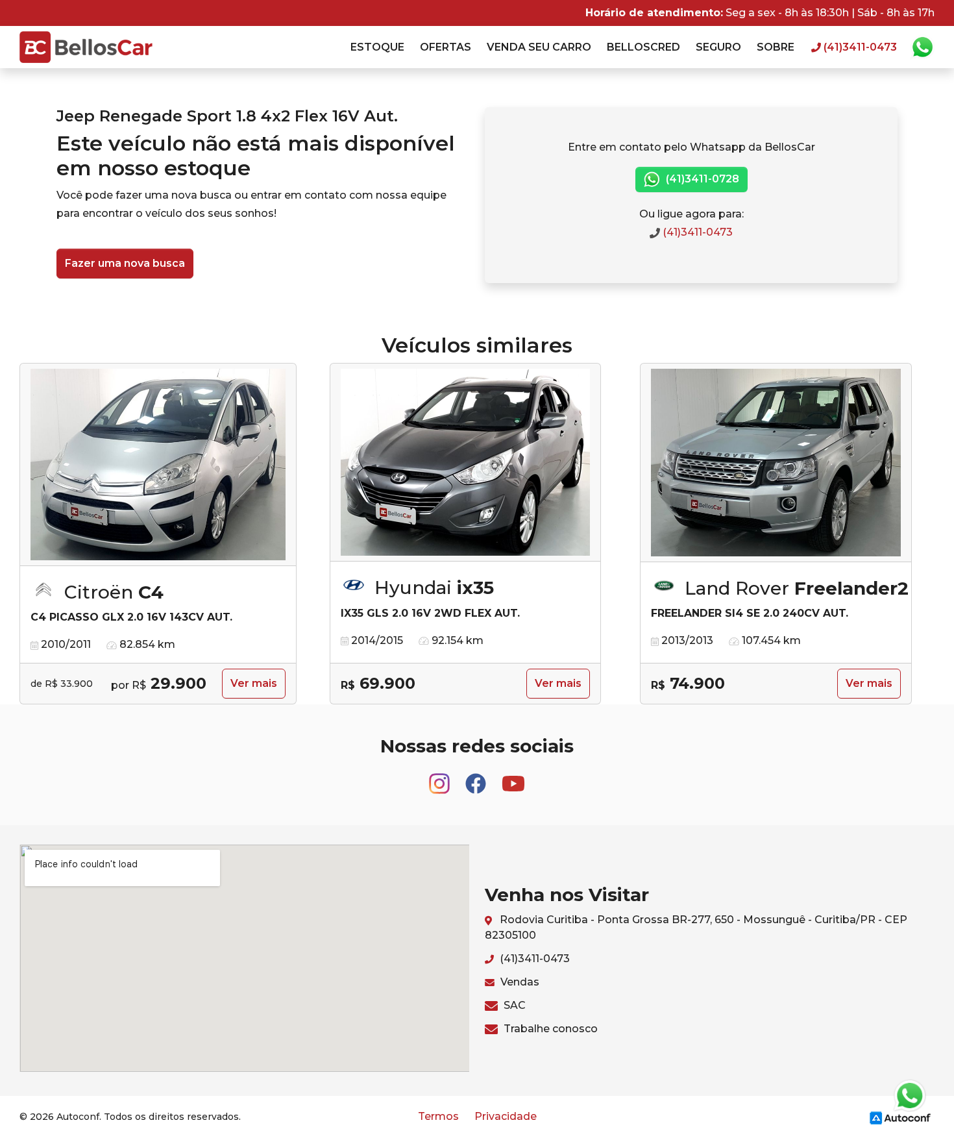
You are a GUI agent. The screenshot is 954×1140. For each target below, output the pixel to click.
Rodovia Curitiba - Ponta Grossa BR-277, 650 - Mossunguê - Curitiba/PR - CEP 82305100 (696, 927)
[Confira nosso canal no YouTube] (513, 777)
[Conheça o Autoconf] (900, 1117)
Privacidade (505, 1116)
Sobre (775, 47)
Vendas (518, 982)
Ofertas (445, 47)
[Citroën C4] (158, 465)
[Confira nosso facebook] (477, 777)
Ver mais (253, 683)
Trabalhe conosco (549, 1028)
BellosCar (86, 47)
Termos (438, 1116)
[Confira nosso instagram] (440, 777)
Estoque (377, 47)
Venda (539, 47)
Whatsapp (922, 47)
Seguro (718, 47)
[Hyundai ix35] (465, 463)
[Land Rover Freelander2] (776, 463)
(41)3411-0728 (701, 179)
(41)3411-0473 (696, 232)
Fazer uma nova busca (125, 263)
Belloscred (643, 47)
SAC (513, 1005)
